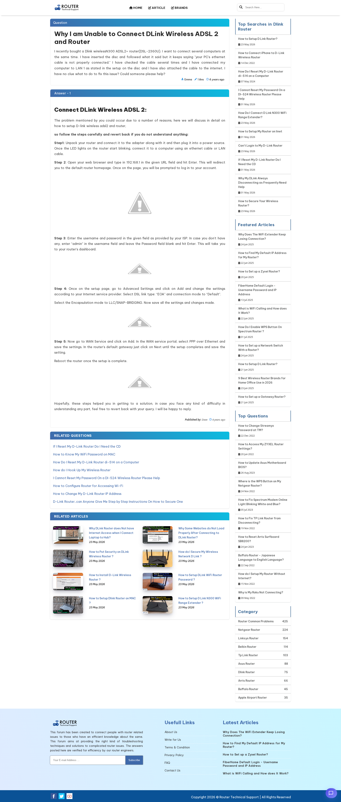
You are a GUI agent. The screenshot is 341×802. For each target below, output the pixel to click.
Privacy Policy (174, 755)
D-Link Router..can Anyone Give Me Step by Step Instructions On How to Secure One (118, 502)
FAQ (167, 763)
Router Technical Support (239, 797)
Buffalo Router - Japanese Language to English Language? (261, 560)
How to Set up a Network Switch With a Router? (260, 350)
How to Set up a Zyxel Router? (259, 274)
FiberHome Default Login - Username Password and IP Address (257, 293)
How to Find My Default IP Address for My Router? (262, 258)
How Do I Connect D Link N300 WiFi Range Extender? (262, 118)
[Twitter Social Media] (62, 796)
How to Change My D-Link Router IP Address (87, 494)
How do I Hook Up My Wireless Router (82, 470)
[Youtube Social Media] (69, 796)
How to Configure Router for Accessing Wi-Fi (88, 486)
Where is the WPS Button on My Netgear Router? (259, 486)
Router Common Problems (256, 621)
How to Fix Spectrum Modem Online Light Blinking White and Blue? (262, 504)
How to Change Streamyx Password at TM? (256, 430)
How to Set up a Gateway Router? (262, 399)
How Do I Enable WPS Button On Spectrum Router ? (260, 332)
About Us (171, 732)
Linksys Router (248, 638)
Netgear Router (249, 630)
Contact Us (172, 770)
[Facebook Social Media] (54, 796)
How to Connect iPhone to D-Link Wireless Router (261, 58)
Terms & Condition (177, 747)
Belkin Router (247, 647)
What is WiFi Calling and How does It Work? (262, 313)
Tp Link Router (248, 655)
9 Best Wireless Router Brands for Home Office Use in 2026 (262, 383)
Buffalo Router (248, 689)
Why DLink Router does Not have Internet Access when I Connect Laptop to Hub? (111, 533)
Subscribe (134, 760)
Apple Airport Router (252, 697)
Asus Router (246, 663)
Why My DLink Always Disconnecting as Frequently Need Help (262, 185)
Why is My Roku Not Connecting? (260, 595)
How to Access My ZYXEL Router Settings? (261, 449)
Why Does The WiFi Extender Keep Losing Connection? (262, 239)
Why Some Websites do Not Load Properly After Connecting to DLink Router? (201, 533)
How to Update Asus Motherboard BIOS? (262, 467)
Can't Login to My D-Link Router (260, 148)
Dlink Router (246, 672)
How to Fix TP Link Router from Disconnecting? (259, 523)
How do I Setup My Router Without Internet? (261, 578)
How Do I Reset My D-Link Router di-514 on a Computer (96, 462)
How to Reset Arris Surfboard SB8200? (258, 541)
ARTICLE (158, 8)
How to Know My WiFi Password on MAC (84, 454)
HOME (137, 8)
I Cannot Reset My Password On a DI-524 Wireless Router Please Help (106, 478)
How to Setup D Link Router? (257, 41)
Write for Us (173, 740)
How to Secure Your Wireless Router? (258, 206)
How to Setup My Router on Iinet (260, 134)
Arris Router (246, 680)
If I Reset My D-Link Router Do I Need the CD (87, 446)
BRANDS (181, 8)
